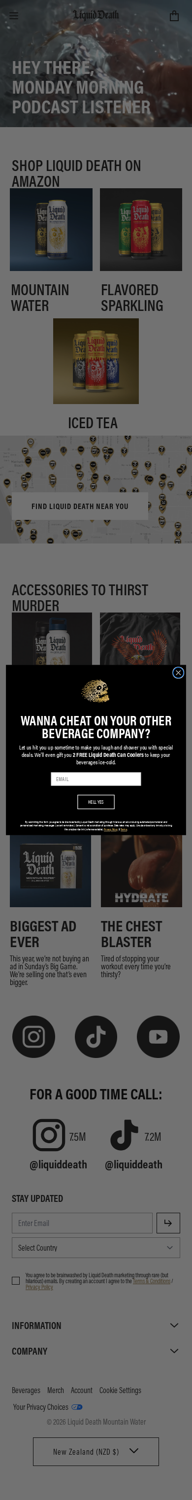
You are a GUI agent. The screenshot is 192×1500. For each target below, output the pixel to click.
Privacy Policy (111, 829)
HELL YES (95, 801)
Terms (124, 829)
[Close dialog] (178, 672)
